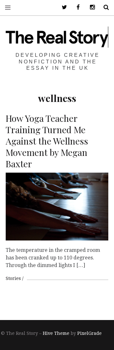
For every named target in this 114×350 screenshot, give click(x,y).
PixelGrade (89, 333)
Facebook (76, 7)
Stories (13, 278)
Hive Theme (56, 333)
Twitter (62, 7)
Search (104, 7)
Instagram (90, 7)
